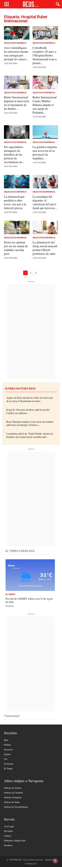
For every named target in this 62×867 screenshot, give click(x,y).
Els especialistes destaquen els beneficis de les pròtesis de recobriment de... (14, 154)
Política (7, 744)
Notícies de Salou (12, 802)
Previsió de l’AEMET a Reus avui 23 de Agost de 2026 (29, 600)
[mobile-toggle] (6, 4)
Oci (5, 758)
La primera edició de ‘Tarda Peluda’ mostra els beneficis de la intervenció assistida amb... (29, 435)
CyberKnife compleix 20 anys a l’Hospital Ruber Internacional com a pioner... (44, 55)
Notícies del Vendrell (13, 792)
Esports (7, 754)
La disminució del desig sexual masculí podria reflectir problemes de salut (45, 248)
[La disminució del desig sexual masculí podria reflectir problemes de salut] (45, 227)
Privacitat (8, 831)
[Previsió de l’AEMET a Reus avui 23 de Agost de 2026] (30, 575)
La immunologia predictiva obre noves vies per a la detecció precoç (15, 202)
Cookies (7, 835)
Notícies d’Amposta (12, 797)
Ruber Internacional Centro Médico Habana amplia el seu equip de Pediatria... (45, 104)
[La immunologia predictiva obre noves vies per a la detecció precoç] (16, 181)
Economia (8, 763)
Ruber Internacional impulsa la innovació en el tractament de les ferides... (16, 103)
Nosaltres (8, 845)
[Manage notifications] (55, 860)
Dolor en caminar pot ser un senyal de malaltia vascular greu (16, 248)
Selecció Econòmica (15, 43)
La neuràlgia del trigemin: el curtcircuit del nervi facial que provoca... (45, 202)
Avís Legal (9, 826)
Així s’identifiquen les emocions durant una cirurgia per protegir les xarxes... (16, 53)
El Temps (10, 594)
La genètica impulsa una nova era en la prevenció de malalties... (45, 152)
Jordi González (10, 63)
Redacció (10, 606)
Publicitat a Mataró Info (14, 840)
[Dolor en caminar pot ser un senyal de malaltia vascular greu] (16, 227)
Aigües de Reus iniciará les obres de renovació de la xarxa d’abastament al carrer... (29, 399)
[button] (57, 4)
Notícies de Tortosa (12, 787)
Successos (8, 749)
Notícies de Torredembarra (16, 806)
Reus (6, 739)
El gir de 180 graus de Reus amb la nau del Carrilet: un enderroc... (27, 411)
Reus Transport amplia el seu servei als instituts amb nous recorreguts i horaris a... (29, 423)
